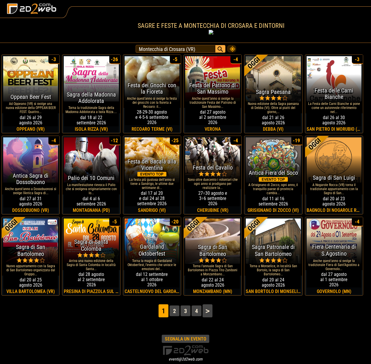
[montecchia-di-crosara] (231, 47)
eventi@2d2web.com (186, 359)
